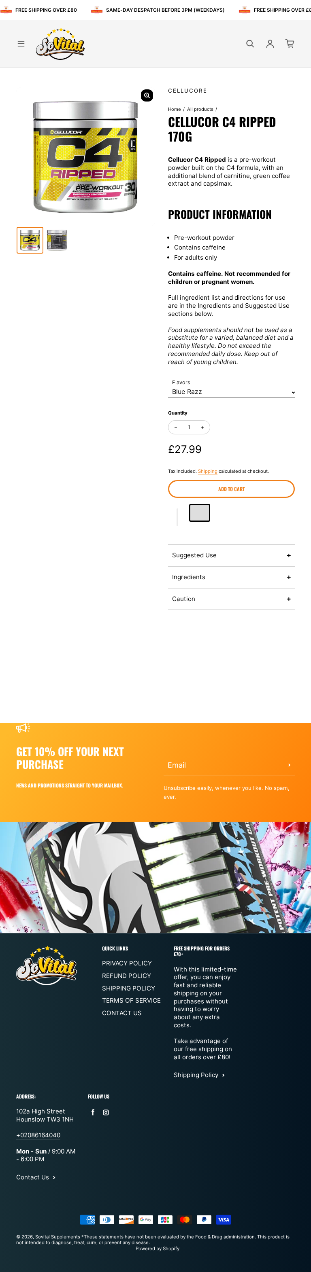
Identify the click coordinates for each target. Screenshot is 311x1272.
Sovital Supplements (58, 1237)
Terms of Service (131, 1000)
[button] (177, 517)
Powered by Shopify (157, 1248)
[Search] (250, 44)
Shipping (207, 471)
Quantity (177, 413)
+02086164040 (38, 1135)
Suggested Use (194, 555)
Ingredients (188, 577)
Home (174, 109)
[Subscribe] (289, 765)
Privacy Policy (127, 963)
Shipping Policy (128, 988)
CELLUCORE (187, 90)
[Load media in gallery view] (30, 240)
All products (200, 109)
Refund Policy (126, 976)
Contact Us (122, 1013)
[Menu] (21, 44)
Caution (183, 599)
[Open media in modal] (147, 95)
